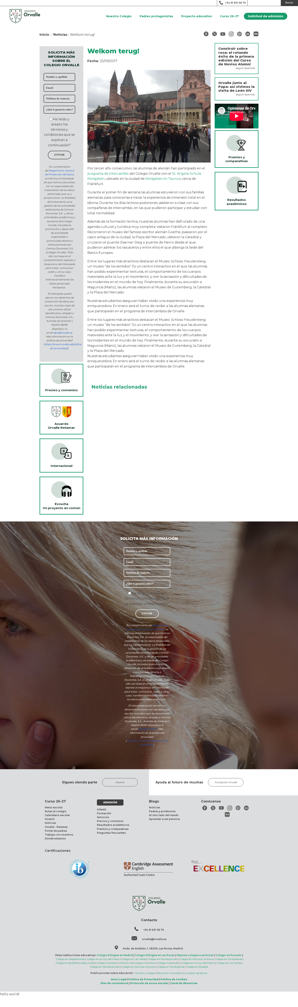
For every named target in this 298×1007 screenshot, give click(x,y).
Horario (50, 819)
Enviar (59, 154)
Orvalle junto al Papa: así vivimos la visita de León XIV (236, 87)
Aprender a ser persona (164, 819)
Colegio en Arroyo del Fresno (103, 959)
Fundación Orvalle (226, 782)
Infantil (101, 809)
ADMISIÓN (110, 802)
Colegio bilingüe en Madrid (115, 955)
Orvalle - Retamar (56, 826)
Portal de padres (56, 830)
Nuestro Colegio (119, 16)
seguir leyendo (245, 68)
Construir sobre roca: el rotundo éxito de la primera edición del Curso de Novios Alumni (236, 56)
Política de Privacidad (144, 979)
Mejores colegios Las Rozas (195, 955)
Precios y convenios (110, 821)
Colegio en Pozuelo (228, 955)
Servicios (103, 817)
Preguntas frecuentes (111, 832)
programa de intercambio (108, 174)
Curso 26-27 (229, 16)
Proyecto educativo (196, 16)
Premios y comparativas (113, 828)
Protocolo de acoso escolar (149, 983)
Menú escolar (54, 807)
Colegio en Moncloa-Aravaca (196, 959)
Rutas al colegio (55, 811)
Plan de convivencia (114, 983)
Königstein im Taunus (163, 179)
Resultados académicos (113, 824)
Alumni (120, 782)
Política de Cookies (174, 979)
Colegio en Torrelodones (228, 959)
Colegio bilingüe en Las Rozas (155, 955)
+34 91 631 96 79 (235, 2)
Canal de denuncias (183, 983)
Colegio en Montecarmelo (163, 959)
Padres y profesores (162, 811)
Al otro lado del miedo (164, 815)
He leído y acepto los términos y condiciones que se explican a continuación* (147, 598)
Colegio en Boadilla (67, 962)
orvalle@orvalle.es (154, 939)
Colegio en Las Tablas (133, 959)
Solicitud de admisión (265, 16)
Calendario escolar (57, 815)
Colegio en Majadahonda (70, 959)
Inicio (44, 35)
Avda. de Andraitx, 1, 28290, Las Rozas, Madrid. (153, 948)
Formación (104, 813)
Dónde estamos (55, 838)
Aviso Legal (118, 979)
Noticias (60, 35)
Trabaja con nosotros (59, 834)
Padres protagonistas (156, 16)
